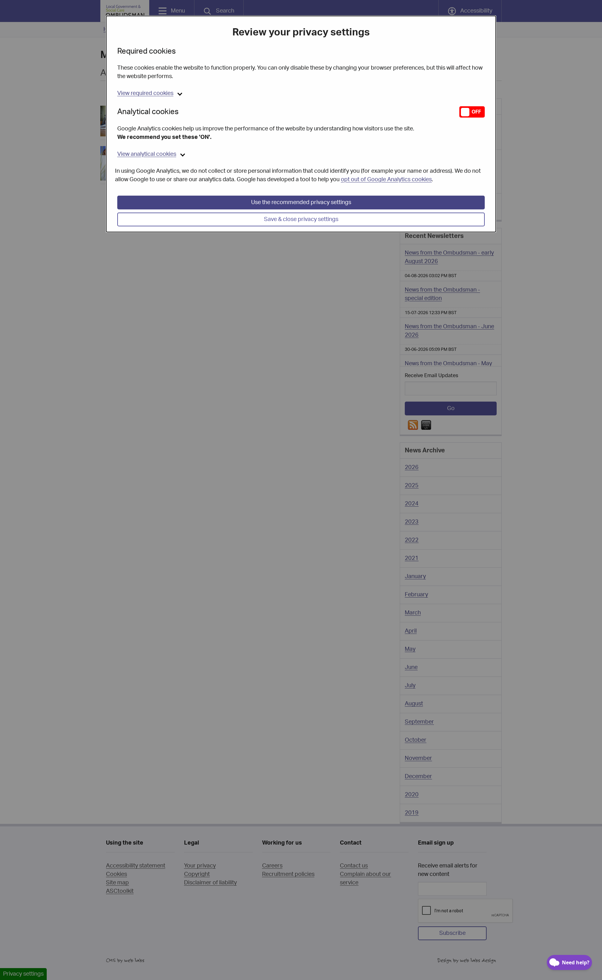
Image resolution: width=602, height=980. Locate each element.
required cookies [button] (145, 93)
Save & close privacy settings (301, 219)
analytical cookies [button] (146, 154)
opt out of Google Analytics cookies (386, 179)
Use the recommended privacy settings (301, 202)
